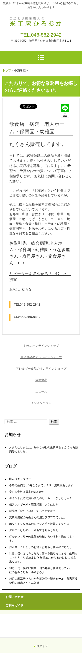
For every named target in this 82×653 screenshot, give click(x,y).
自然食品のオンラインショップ (41, 357)
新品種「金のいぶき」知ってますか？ (32, 511)
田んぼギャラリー (20, 479)
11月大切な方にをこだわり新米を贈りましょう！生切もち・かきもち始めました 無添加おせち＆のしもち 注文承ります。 (43, 557)
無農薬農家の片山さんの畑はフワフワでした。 (38, 517)
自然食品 (41, 380)
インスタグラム (41, 403)
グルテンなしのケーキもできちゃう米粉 (33, 530)
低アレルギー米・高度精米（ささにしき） (35, 504)
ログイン (42, 646)
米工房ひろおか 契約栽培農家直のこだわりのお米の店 (41, 20)
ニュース (41, 391)
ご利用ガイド (14, 605)
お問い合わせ (14, 597)
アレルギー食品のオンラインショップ (41, 368)
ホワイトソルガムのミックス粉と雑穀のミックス (39, 523)
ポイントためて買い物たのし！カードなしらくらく (40, 498)
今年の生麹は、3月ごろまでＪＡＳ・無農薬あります (41, 485)
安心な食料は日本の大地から (27, 491)
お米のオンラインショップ (41, 345)
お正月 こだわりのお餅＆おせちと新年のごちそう (40, 547)
